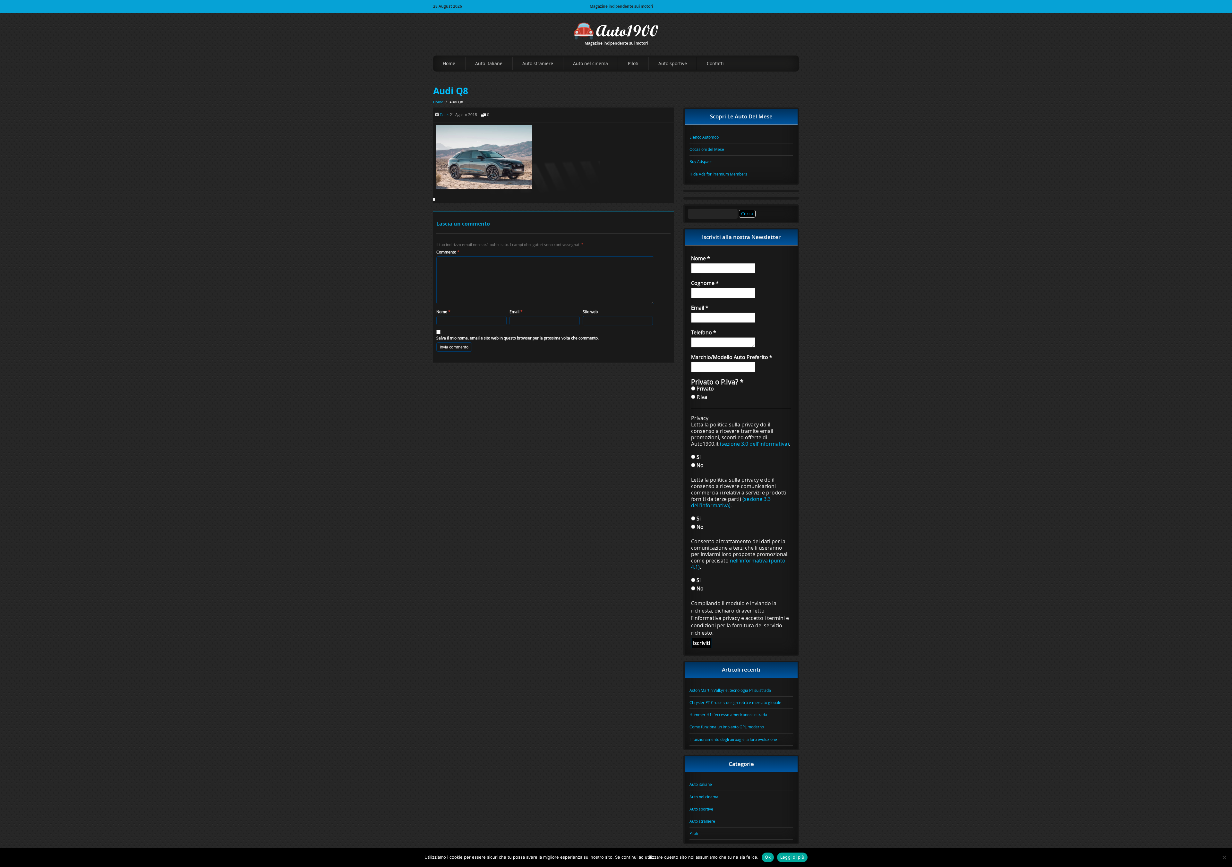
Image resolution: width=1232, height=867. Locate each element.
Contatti (715, 63)
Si (698, 456)
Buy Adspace (701, 161)
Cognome (705, 283)
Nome (443, 311)
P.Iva (701, 396)
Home (449, 63)
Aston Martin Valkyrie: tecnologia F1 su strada (730, 690)
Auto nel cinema (590, 63)
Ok (768, 857)
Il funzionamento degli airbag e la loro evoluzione (733, 739)
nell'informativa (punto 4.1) (738, 564)
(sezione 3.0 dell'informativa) (754, 443)
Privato (704, 388)
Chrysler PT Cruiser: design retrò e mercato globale (735, 702)
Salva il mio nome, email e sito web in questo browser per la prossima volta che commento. (517, 337)
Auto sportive (672, 63)
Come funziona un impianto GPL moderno (726, 726)
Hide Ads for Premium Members (718, 173)
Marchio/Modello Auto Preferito (731, 357)
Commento (447, 251)
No (699, 465)
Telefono (703, 332)
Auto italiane (488, 63)
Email (516, 311)
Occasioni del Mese (706, 149)
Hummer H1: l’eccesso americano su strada (728, 714)
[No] (1224, 857)
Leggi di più (792, 857)
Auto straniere (537, 63)
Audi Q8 (450, 91)
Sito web (590, 311)
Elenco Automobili (705, 137)
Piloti (633, 63)
